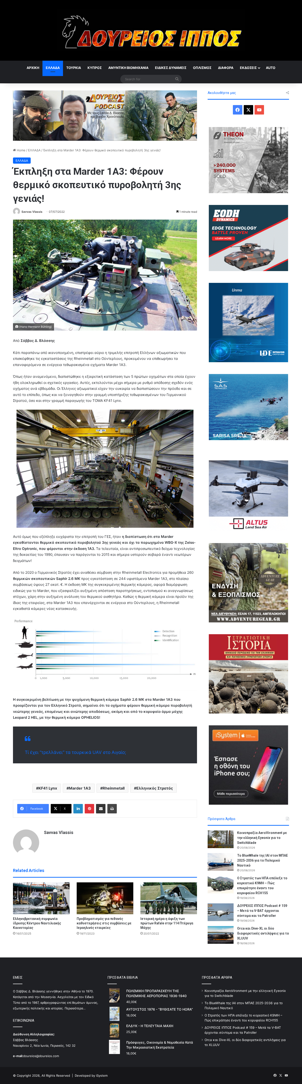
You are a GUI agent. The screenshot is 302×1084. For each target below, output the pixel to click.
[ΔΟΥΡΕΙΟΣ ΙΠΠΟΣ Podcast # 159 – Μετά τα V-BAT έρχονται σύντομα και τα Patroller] (221, 912)
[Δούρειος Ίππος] (151, 30)
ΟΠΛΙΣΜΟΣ (202, 68)
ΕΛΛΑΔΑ (53, 68)
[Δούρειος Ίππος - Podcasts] (105, 115)
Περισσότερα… (75, 1008)
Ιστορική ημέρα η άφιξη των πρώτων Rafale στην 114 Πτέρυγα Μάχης (166, 923)
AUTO (270, 68)
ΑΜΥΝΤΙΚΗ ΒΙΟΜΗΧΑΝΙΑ (128, 68)
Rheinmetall (114, 788)
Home (20, 150)
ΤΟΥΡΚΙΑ (73, 68)
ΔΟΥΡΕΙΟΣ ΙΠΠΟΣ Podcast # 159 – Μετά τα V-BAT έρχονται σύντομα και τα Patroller (262, 911)
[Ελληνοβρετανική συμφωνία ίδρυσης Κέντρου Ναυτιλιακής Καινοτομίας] (41, 898)
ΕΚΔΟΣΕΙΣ (248, 68)
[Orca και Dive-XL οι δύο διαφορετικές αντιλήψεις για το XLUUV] (221, 935)
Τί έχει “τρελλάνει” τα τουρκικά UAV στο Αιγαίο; (75, 752)
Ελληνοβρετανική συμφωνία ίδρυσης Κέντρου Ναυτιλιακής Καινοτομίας (37, 923)
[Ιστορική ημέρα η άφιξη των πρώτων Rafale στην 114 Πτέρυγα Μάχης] (168, 898)
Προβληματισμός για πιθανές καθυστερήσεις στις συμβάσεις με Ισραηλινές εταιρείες (104, 923)
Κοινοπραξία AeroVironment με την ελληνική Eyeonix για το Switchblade (262, 838)
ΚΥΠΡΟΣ (95, 68)
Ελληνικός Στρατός (154, 788)
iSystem (102, 1075)
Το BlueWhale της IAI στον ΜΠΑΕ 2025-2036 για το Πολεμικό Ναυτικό (262, 860)
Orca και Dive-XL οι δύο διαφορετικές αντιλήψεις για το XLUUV (263, 933)
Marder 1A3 (80, 788)
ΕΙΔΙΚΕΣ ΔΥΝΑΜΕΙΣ (170, 68)
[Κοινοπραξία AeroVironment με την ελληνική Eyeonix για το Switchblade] (221, 839)
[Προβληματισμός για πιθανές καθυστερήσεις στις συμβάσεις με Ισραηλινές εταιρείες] (105, 898)
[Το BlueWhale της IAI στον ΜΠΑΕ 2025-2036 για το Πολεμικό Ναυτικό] (221, 862)
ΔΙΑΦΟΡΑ (225, 68)
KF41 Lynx (47, 788)
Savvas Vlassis (31, 211)
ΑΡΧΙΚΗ (33, 68)
